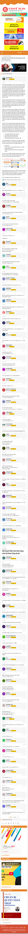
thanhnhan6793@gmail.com (19, 812)
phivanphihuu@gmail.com (17, 490)
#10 (25, 697)
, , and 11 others (12, 179)
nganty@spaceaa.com (16, 285)
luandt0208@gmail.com (16, 653)
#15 (25, 754)
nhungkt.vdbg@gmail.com (18, 502)
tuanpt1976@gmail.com (7, 225)
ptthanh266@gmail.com (19, 295)
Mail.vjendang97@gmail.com (8, 713)
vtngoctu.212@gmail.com (7, 676)
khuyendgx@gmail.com (7, 777)
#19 (25, 798)
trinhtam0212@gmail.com (7, 515)
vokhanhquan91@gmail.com (16, 479)
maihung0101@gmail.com (7, 567)
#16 (25, 764)
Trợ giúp (16, 927)
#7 (25, 662)
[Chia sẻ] (23, 82)
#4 (25, 630)
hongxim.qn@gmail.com (7, 213)
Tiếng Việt (4, 925)
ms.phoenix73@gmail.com (7, 397)
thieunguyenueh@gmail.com (8, 689)
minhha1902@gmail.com (7, 736)
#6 (25, 651)
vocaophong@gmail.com (18, 329)
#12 (25, 722)
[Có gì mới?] (24, 53)
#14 (25, 744)
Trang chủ (21, 927)
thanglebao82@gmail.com (7, 274)
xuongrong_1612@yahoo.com (18, 190)
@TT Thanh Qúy (19, 171)
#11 (25, 709)
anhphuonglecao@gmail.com (8, 643)
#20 (25, 810)
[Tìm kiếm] (26, 53)
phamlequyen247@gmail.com (8, 235)
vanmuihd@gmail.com (13, 467)
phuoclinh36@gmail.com (7, 455)
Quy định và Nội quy (4, 927)
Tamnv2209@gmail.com (7, 375)
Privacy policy (11, 927)
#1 (25, 82)
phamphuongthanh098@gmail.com (12, 537)
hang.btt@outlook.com (14, 632)
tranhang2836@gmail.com (7, 353)
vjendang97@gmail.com (9, 789)
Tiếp (15, 817)
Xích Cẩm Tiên (5, 61)
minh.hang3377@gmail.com (8, 250)
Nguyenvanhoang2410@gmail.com (12, 802)
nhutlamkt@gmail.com (14, 612)
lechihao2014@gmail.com (7, 263)
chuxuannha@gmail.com (13, 767)
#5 (25, 640)
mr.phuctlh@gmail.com (7, 578)
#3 (25, 620)
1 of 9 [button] (10, 817)
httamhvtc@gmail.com (7, 442)
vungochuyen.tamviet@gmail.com (9, 409)
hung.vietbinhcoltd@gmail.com (8, 525)
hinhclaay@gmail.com (13, 588)
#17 (25, 775)
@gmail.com (16, 664)
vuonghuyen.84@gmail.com (16, 340)
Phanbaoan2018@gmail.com (8, 746)
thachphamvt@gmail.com (15, 318)
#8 (25, 673)
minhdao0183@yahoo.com (8, 756)
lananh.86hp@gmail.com (17, 600)
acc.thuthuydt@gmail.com (7, 701)
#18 (25, 785)
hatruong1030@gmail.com (18, 724)
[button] (2, 53)
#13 (25, 734)
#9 (25, 684)
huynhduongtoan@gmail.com (8, 365)
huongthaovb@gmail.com (7, 202)
